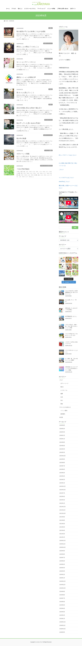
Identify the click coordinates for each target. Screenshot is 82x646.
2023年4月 (62, 476)
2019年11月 (62, 584)
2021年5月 (62, 527)
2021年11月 (62, 510)
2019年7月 (62, 598)
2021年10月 (62, 513)
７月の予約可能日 (23, 169)
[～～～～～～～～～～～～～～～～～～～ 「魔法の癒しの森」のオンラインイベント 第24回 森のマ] (75, 273)
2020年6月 (62, 561)
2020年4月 (62, 567)
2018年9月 (62, 632)
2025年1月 (62, 438)
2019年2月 (62, 615)
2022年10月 (62, 489)
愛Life (62, 387)
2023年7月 (62, 466)
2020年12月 (62, 540)
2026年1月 (62, 435)
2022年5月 (62, 496)
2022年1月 (62, 503)
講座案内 (63, 414)
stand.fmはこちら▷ (64, 181)
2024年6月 (62, 445)
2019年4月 (62, 608)
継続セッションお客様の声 (26, 77)
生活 (50, 89)
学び (50, 104)
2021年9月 (62, 516)
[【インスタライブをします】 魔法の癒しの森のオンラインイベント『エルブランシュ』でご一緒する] (69, 260)
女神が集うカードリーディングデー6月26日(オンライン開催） (71, 368)
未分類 (61, 417)
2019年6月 (62, 601)
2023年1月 (62, 483)
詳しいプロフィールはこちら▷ (68, 155)
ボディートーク (48, 43)
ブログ (61, 380)
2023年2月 (62, 479)
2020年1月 (62, 577)
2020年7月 (62, 557)
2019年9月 (62, 591)
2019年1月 (62, 618)
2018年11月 (62, 625)
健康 (62, 393)
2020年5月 (62, 564)
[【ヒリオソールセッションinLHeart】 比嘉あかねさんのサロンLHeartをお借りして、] (62, 267)
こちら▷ (61, 169)
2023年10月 (62, 455)
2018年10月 (62, 628)
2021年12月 (62, 506)
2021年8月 (62, 520)
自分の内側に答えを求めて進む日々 (29, 108)
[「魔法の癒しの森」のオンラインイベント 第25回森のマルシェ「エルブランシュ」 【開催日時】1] (75, 260)
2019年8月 (62, 594)
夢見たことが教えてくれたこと (28, 47)
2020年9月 (62, 550)
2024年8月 (62, 442)
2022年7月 (62, 493)
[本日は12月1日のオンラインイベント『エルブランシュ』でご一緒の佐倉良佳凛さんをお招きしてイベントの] (62, 260)
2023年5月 (62, 472)
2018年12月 (62, 622)
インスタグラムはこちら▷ (66, 177)
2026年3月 (62, 432)
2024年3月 (62, 449)
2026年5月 (62, 428)
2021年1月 (62, 537)
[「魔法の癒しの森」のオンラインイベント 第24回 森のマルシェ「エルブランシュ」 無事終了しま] (75, 267)
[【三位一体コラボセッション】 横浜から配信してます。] (69, 267)
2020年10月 (62, 547)
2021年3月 (62, 533)
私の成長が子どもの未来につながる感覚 (31, 31)
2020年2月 (62, 574)
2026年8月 (62, 425)
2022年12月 (62, 486)
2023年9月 (62, 459)
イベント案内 (48, 150)
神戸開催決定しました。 (71, 316)
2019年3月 (62, 611)
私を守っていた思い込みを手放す (29, 123)
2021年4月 (62, 530)
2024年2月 (62, 452)
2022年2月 (62, 499)
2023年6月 (62, 469)
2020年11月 (62, 544)
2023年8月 (62, 462)
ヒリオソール (48, 58)
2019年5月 (62, 605)
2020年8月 (62, 554)
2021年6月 (62, 523)
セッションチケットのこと (26, 62)
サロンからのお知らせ (46, 165)
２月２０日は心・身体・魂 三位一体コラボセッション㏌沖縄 (71, 326)
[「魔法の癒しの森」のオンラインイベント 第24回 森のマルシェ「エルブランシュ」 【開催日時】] (69, 273)
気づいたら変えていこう (25, 92)
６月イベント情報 (23, 154)
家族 (50, 28)
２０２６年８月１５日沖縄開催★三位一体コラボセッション (71, 292)
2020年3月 (62, 571)
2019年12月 (62, 581)
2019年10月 (62, 588)
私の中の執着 (21, 138)
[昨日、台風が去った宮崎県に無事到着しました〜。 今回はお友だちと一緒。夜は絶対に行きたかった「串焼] (62, 273)
